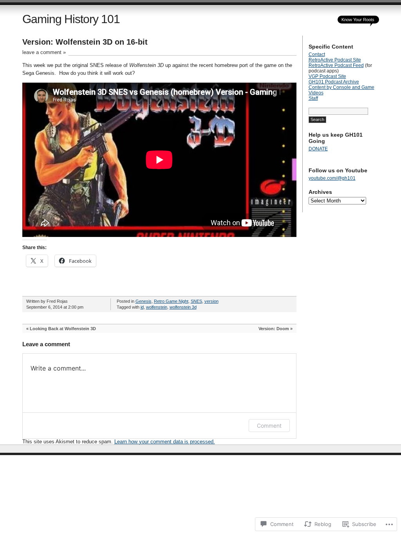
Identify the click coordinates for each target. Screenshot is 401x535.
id (142, 307)
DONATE (318, 149)
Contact (317, 54)
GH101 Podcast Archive (334, 82)
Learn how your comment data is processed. (164, 442)
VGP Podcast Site (327, 76)
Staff (313, 98)
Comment (269, 425)
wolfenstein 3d (183, 307)
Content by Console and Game (341, 87)
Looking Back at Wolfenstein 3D (63, 328)
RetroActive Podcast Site (335, 60)
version (211, 301)
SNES (196, 301)
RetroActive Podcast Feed (336, 65)
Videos (316, 93)
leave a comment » (44, 52)
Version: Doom (273, 328)
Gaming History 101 (71, 19)
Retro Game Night (171, 301)
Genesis (143, 301)
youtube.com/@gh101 (332, 178)
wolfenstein (156, 307)
